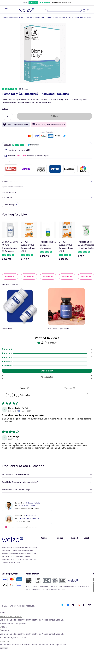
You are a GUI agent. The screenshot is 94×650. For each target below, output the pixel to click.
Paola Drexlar (31, 516)
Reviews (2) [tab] (24, 388)
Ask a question (47, 377)
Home (4, 17)
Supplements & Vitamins (16, 17)
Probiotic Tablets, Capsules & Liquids (59, 17)
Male (4, 627)
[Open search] (8, 395)
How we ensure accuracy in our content (22, 527)
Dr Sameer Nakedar (33, 503)
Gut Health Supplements (36, 17)
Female (5, 630)
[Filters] (14, 395)
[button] (6, 10)
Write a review (47, 371)
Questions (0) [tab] (69, 388)
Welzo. (13, 606)
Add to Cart (10, 276)
